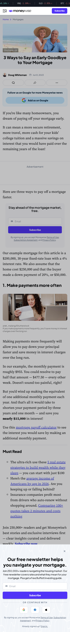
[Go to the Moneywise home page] (21, 10)
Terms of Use (47, 617)
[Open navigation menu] (5, 11)
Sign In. (44, 626)
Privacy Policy (42, 620)
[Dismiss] (64, 551)
